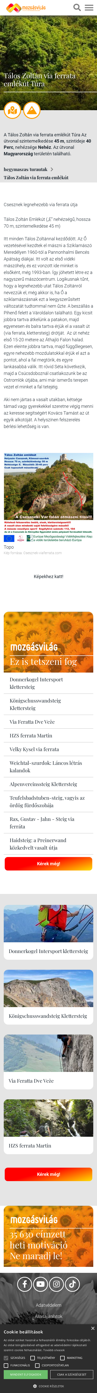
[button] (48, 1385)
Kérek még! (48, 863)
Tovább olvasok (54, 1350)
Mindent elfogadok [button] (25, 1374)
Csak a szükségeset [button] (72, 1374)
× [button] (93, 1328)
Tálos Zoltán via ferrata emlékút (36, 177)
